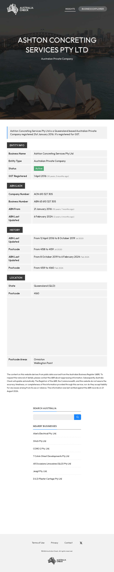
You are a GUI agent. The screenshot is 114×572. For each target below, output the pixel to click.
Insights (70, 8)
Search (77, 417)
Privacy (54, 542)
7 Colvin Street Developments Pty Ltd (51, 456)
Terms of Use (38, 542)
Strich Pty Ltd (39, 441)
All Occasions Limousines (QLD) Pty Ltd (52, 463)
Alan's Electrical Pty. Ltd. (45, 433)
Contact (68, 542)
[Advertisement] (57, 81)
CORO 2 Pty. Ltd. (41, 448)
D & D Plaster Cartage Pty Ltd (47, 478)
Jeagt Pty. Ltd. (40, 471)
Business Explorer (93, 8)
